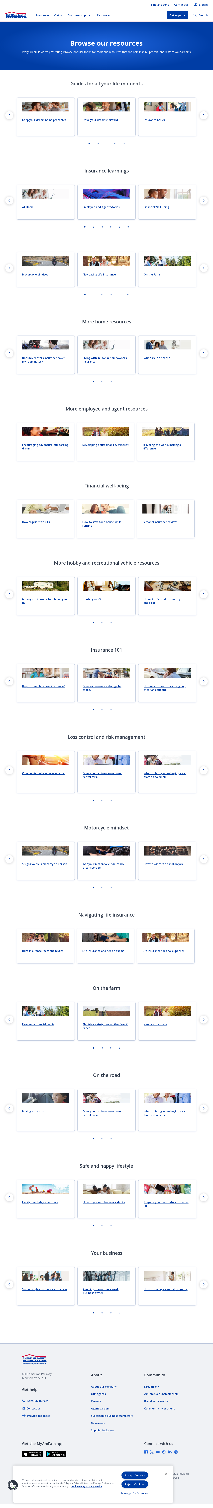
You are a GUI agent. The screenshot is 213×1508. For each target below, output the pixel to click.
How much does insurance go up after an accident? (165, 688)
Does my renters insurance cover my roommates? (43, 359)
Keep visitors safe (155, 1024)
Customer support (80, 15)
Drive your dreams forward (100, 120)
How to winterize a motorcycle (164, 864)
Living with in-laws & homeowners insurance (105, 359)
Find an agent (160, 4)
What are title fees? (157, 358)
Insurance (42, 15)
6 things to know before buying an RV (44, 601)
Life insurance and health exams (103, 951)
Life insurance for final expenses (163, 951)
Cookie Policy (78, 1486)
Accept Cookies (135, 1475)
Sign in (203, 4)
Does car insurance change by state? (102, 688)
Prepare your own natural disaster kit (166, 1204)
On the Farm (152, 274)
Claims (58, 15)
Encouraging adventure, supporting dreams (45, 446)
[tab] (89, 143)
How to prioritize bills (36, 522)
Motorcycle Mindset (35, 274)
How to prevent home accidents (104, 1202)
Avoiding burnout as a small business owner (100, 1291)
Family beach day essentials (40, 1202)
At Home (28, 207)
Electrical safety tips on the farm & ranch (105, 1026)
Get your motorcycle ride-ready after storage (103, 865)
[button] (12, 1485)
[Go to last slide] (9, 115)
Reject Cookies (134, 1484)
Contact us (181, 4)
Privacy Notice (94, 1486)
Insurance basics (154, 120)
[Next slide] (204, 115)
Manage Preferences (134, 1493)
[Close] (166, 1473)
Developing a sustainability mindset (105, 445)
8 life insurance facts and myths (42, 951)
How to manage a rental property (166, 1289)
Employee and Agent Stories (101, 207)
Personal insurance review (159, 522)
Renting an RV (92, 599)
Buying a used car (33, 1111)
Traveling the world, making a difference (161, 446)
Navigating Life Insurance (99, 274)
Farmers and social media (38, 1024)
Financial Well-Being (156, 207)
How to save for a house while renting (101, 523)
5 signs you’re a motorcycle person (44, 864)
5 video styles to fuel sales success (44, 1289)
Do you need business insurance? (43, 686)
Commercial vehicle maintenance (43, 773)
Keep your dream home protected (44, 120)
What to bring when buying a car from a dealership (165, 775)
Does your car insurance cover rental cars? (102, 775)
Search (203, 15)
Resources (103, 15)
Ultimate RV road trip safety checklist (162, 601)
